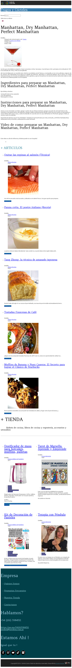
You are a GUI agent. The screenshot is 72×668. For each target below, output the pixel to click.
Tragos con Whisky (15, 40)
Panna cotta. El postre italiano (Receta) (27, 207)
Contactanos (10, 604)
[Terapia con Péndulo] (54, 551)
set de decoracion (13, 554)
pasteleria (10, 551)
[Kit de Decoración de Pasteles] (19, 549)
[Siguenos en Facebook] (3, 654)
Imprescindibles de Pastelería (16, 459)
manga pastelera (12, 556)
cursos (43, 487)
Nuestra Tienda (12, 597)
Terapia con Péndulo (52, 514)
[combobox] (12, 15)
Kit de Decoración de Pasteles (18, 516)
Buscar (2, 15)
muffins (10, 487)
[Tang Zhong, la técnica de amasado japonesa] (23, 300)
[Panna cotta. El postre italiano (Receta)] (23, 248)
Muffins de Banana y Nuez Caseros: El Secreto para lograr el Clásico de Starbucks (34, 366)
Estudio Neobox (60, 663)
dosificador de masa (13, 490)
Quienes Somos (11, 583)
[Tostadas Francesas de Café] (23, 353)
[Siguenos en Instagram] (8, 654)
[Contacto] (23, 654)
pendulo (43, 554)
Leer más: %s (7, 201)
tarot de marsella (46, 489)
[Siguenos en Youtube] (13, 654)
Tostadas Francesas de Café (20, 312)
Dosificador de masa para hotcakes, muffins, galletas (18, 449)
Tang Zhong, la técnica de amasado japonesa (30, 259)
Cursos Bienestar (46, 456)
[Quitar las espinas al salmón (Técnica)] (23, 196)
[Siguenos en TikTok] (18, 654)
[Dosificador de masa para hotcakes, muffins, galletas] (19, 484)
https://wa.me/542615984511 (15, 627)
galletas (10, 488)
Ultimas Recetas (12, 162)
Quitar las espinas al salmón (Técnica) (27, 154)
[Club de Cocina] (8, 4)
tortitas (10, 486)
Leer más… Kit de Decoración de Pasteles (15, 565)
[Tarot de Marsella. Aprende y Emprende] (54, 485)
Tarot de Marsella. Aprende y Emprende (52, 447)
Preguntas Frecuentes (15, 590)
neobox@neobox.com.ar (12, 629)
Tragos (24, 39)
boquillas (10, 553)
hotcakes (10, 491)
